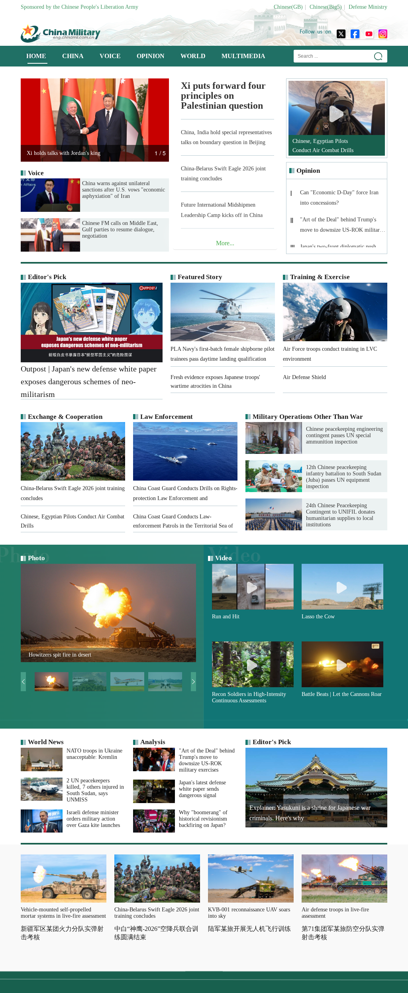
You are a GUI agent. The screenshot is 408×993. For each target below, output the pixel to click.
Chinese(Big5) (326, 7)
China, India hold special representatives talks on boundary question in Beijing (226, 137)
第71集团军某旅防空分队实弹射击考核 (343, 932)
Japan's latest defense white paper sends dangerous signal (202, 789)
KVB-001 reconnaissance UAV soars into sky (249, 913)
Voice (36, 173)
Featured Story (200, 277)
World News (46, 742)
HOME (36, 56)
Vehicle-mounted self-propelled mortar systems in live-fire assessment (63, 913)
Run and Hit (225, 617)
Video (223, 558)
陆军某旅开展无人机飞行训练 (249, 928)
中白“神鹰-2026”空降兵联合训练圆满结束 (156, 932)
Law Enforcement (166, 416)
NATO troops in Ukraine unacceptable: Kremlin (94, 754)
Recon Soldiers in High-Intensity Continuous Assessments (249, 697)
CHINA (73, 56)
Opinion (308, 170)
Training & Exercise (320, 277)
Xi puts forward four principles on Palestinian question (223, 96)
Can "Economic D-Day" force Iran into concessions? (339, 198)
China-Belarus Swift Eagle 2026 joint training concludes (223, 174)
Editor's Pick (47, 277)
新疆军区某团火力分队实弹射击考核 (62, 932)
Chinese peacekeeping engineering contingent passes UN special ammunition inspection (344, 435)
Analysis (152, 742)
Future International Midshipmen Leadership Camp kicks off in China (222, 210)
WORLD (193, 56)
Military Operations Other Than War (308, 416)
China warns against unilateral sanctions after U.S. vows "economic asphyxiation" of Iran (123, 189)
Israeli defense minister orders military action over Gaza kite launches (93, 818)
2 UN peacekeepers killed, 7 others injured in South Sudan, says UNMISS (95, 790)
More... (225, 243)
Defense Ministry (368, 7)
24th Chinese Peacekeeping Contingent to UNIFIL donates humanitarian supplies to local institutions (340, 515)
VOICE (110, 56)
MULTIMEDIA (243, 56)
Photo (36, 558)
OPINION (151, 56)
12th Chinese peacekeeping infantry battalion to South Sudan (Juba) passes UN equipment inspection (343, 476)
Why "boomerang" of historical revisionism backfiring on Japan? (203, 818)
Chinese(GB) (288, 7)
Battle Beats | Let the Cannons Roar (342, 694)
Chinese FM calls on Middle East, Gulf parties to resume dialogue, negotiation (120, 229)
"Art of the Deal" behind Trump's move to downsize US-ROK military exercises (341, 227)
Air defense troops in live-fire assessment (335, 913)
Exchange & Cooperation (65, 416)
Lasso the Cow (318, 617)
